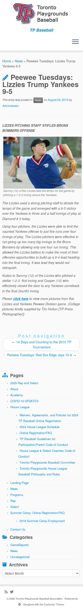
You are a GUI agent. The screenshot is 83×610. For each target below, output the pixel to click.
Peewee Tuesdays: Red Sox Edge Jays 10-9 (41, 355)
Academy (16, 395)
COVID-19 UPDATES (24, 401)
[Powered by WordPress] (19, 603)
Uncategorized (20, 557)
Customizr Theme (54, 604)
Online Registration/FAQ (36, 433)
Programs (16, 494)
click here (20, 298)
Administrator (10, 106)
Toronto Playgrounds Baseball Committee (47, 462)
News (19, 61)
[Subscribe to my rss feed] (7, 591)
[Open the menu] (75, 42)
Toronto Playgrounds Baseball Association (38, 598)
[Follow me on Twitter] (13, 591)
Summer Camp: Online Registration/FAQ (37, 512)
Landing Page (19, 482)
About (14, 389)
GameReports (19, 545)
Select (14, 506)
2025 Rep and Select (24, 383)
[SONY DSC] (42, 162)
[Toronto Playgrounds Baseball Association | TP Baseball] (41, 13)
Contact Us (17, 529)
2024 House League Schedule (39, 427)
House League (20, 407)
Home (6, 61)
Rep (13, 500)
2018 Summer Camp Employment (42, 521)
